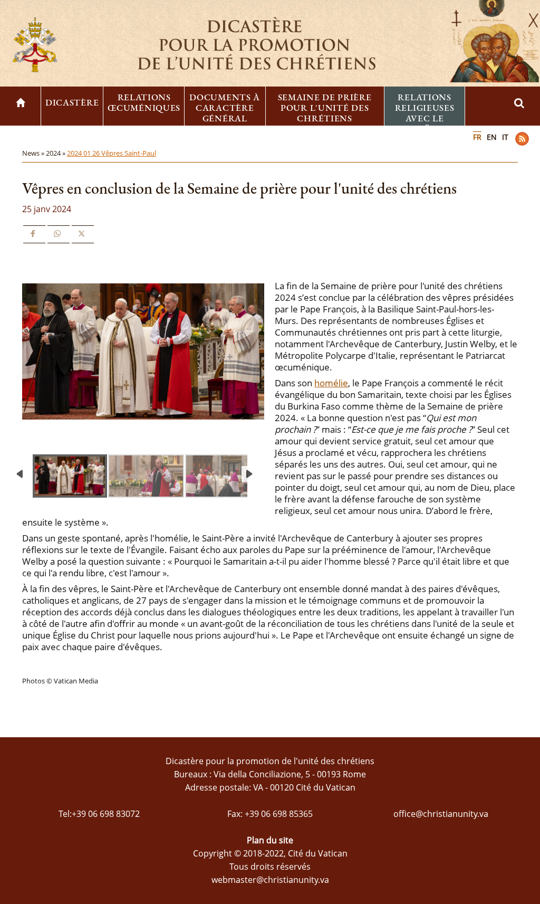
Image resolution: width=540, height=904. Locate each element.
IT (505, 137)
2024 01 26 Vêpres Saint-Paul (111, 153)
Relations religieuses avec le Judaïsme (425, 113)
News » (34, 153)
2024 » (56, 153)
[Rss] (522, 139)
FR (477, 137)
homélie (331, 383)
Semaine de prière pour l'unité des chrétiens (325, 107)
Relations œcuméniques (144, 102)
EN (492, 137)
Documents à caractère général (224, 107)
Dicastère (72, 102)
